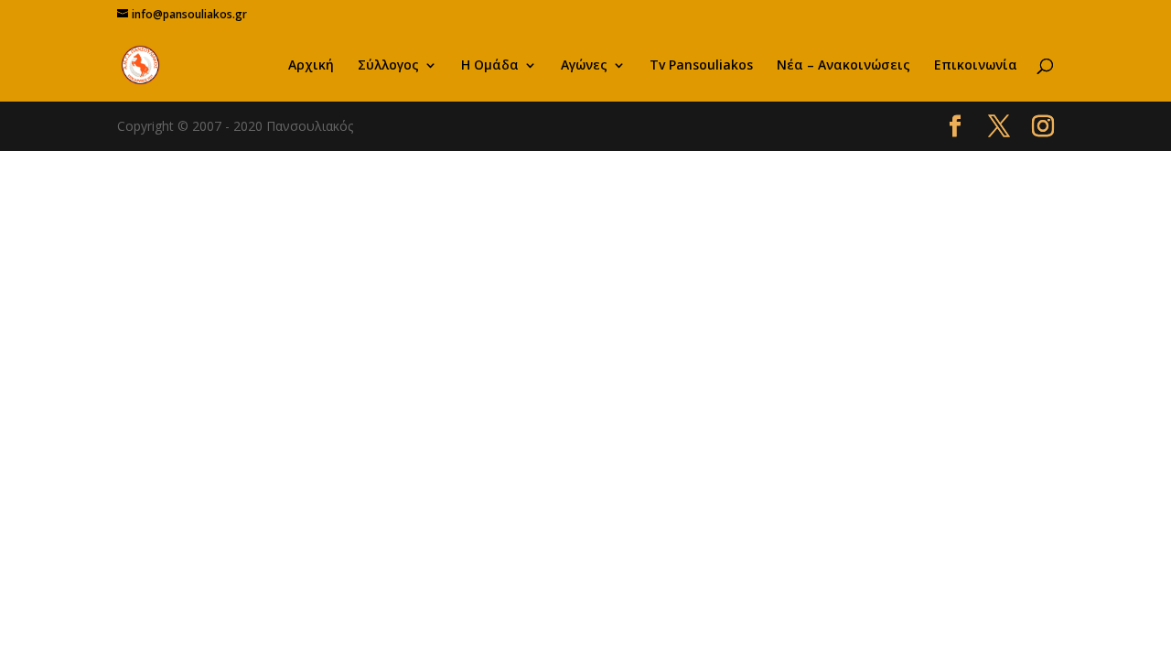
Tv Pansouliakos (701, 66)
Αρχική (311, 66)
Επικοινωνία (975, 66)
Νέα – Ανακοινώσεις (843, 66)
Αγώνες (584, 66)
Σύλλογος (388, 66)
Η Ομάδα (490, 66)
